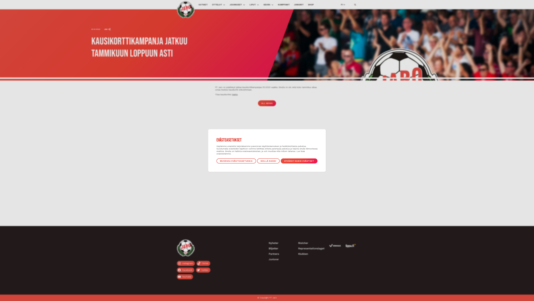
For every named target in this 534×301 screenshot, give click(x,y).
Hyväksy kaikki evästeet (299, 161)
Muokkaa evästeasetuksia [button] (236, 161)
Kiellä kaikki (268, 161)
